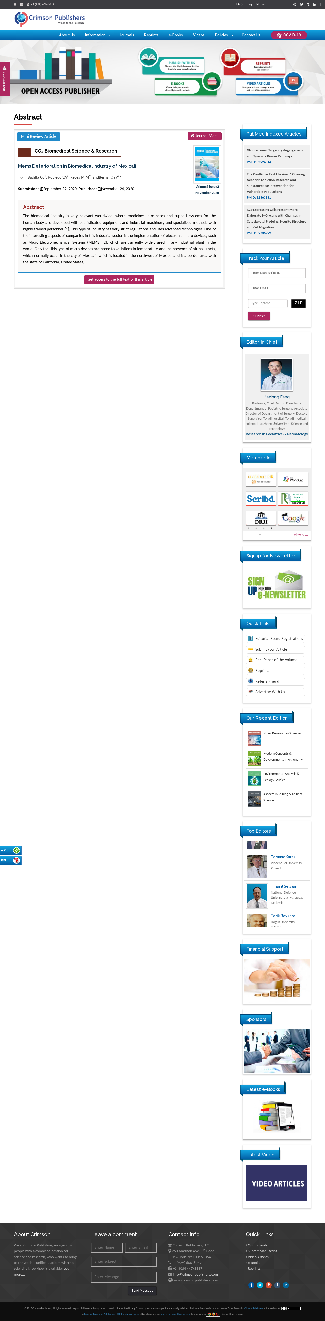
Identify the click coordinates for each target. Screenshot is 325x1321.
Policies (221, 35)
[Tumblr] (308, 5)
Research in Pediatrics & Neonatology (277, 434)
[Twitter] (302, 5)
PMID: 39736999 (259, 209)
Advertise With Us (269, 692)
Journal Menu (206, 136)
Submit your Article (270, 650)
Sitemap (261, 4)
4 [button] (271, 528)
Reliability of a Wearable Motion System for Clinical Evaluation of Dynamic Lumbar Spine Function (276, 227)
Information (95, 35)
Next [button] (314, 397)
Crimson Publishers (254, 1308)
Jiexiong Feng (277, 397)
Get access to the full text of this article (120, 280)
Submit (259, 316)
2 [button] (256, 528)
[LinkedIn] (314, 5)
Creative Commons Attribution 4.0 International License (112, 1314)
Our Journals (257, 1245)
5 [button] (260, 534)
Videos (199, 35)
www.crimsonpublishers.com (175, 1314)
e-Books (176, 35)
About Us (67, 35)
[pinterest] (295, 5)
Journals (126, 35)
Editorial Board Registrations (278, 639)
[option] (277, 397)
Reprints (151, 35)
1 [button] (248, 528)
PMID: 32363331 (259, 174)
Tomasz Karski (283, 846)
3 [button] (263, 528)
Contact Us (251, 35)
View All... (301, 535)
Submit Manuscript (262, 1251)
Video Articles (258, 1257)
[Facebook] (321, 5)
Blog (249, 4)
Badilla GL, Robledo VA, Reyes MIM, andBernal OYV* (69, 177)
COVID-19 (291, 35)
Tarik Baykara (283, 905)
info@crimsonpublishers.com (195, 1275)
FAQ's (239, 4)
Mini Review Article (38, 136)
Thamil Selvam (284, 876)
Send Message (142, 1290)
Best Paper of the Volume (275, 660)
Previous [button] (239, 397)
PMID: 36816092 (259, 239)
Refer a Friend (266, 682)
